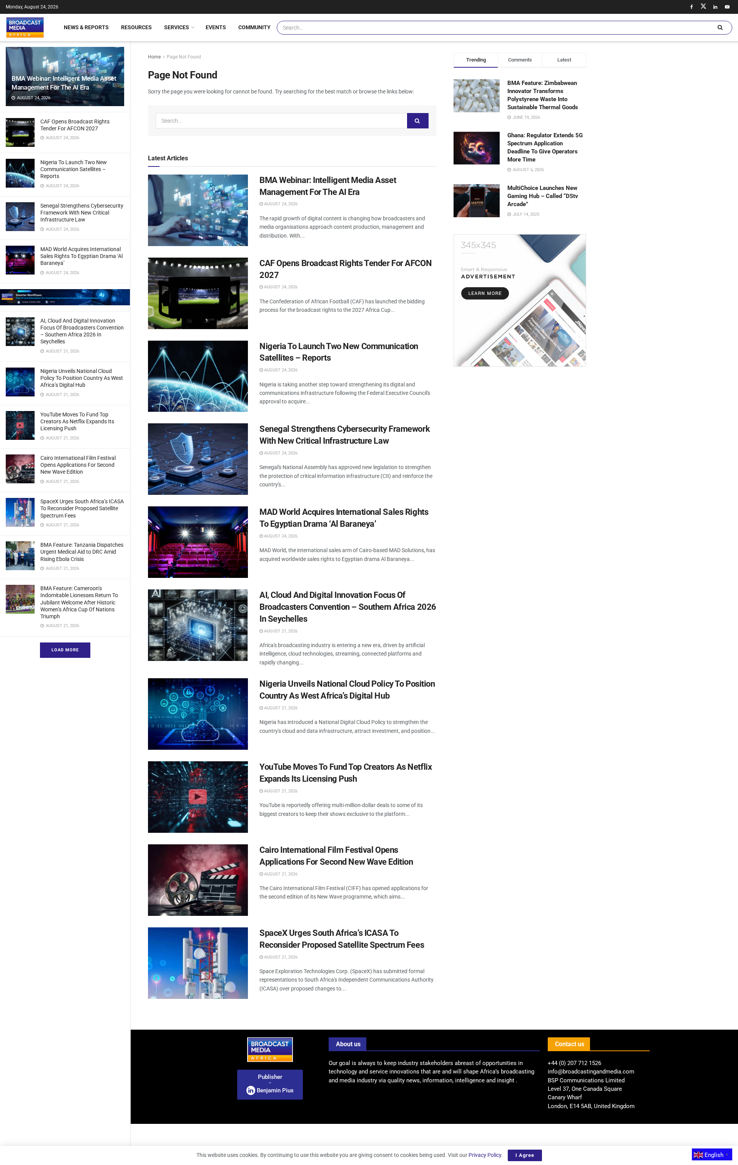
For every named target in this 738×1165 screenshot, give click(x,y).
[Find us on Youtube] (727, 7)
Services (176, 27)
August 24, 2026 (280, 203)
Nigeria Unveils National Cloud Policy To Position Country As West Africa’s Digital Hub (81, 378)
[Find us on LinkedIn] (715, 7)
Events (216, 27)
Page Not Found (184, 57)
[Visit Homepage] (25, 27)
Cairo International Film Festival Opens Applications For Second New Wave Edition (78, 465)
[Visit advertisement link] (65, 297)
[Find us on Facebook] (691, 7)
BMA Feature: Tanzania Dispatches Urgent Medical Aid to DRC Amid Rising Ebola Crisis (81, 552)
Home (154, 57)
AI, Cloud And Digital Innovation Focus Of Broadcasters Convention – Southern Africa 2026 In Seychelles (347, 607)
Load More (65, 649)
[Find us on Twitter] (703, 7)
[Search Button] (719, 28)
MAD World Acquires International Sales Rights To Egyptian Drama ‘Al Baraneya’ (81, 256)
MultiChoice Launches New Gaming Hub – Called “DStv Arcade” (542, 196)
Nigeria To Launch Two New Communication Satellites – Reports (73, 169)
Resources (136, 27)
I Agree (524, 1155)
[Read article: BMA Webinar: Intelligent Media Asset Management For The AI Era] (198, 210)
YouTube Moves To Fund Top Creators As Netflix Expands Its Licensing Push (77, 421)
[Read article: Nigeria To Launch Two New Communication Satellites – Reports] (198, 376)
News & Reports (86, 27)
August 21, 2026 (280, 631)
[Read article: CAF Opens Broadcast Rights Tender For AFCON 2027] (198, 293)
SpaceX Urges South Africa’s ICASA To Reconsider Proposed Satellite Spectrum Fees (82, 508)
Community (254, 27)
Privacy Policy (485, 1155)
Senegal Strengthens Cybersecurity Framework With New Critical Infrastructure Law (81, 213)
